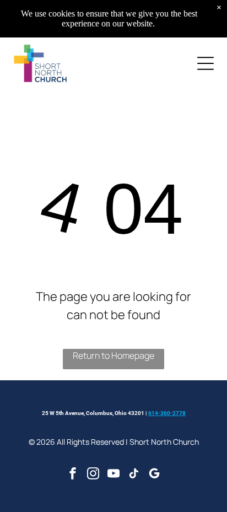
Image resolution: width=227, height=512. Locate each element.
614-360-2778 (167, 413)
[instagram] (93, 475)
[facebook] (73, 475)
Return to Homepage (113, 355)
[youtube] (113, 475)
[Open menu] (205, 63)
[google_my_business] (154, 475)
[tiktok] (134, 475)
